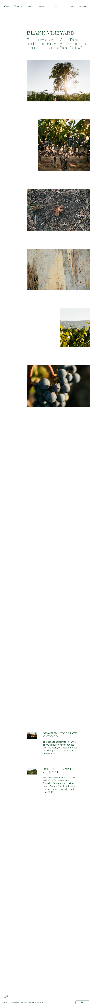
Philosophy (31, 6)
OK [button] (82, 1002)
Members (82, 6)
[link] (35, 1002)
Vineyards (43, 6)
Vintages (54, 6)
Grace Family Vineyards (13, 6)
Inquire (72, 6)
